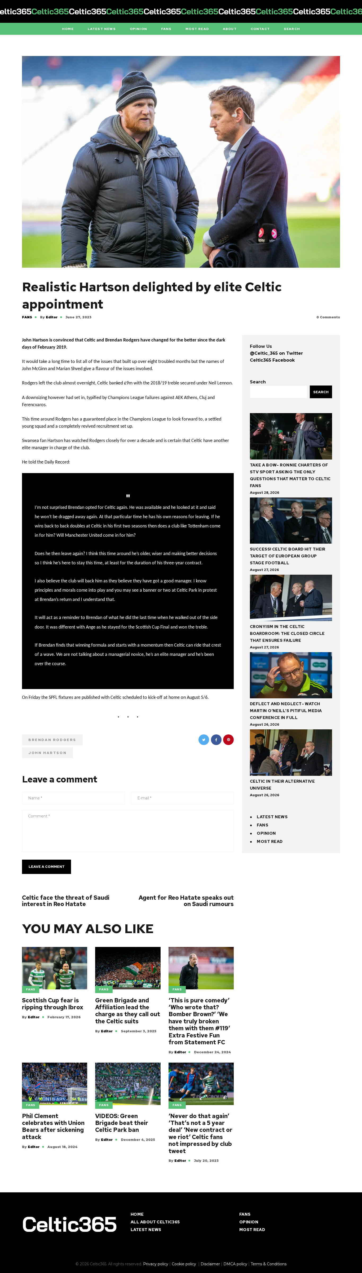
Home (137, 1214)
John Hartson (47, 753)
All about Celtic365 (155, 1222)
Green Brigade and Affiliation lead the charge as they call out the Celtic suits (127, 1011)
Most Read (269, 841)
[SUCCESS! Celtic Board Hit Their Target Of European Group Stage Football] (291, 521)
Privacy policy (155, 1264)
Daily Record (57, 462)
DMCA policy (235, 1264)
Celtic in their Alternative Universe (282, 785)
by (49, 317)
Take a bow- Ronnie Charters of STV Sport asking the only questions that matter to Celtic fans (290, 475)
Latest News (272, 817)
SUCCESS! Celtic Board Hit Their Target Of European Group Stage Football (287, 556)
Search (258, 381)
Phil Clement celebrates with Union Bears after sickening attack (53, 1127)
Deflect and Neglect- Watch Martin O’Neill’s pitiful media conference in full (286, 710)
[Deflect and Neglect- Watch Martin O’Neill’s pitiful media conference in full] (291, 676)
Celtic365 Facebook (272, 360)
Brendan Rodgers (52, 740)
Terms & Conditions (268, 1264)
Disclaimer (210, 1264)
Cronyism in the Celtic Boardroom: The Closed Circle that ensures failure (287, 633)
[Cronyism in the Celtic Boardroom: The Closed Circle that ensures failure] (291, 599)
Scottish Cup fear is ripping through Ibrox (52, 1004)
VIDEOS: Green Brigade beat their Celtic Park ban (121, 1123)
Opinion (266, 833)
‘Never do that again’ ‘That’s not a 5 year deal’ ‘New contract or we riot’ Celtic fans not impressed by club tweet (200, 1134)
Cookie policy (184, 1264)
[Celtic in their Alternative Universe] (291, 753)
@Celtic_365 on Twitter (276, 353)
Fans (27, 317)
